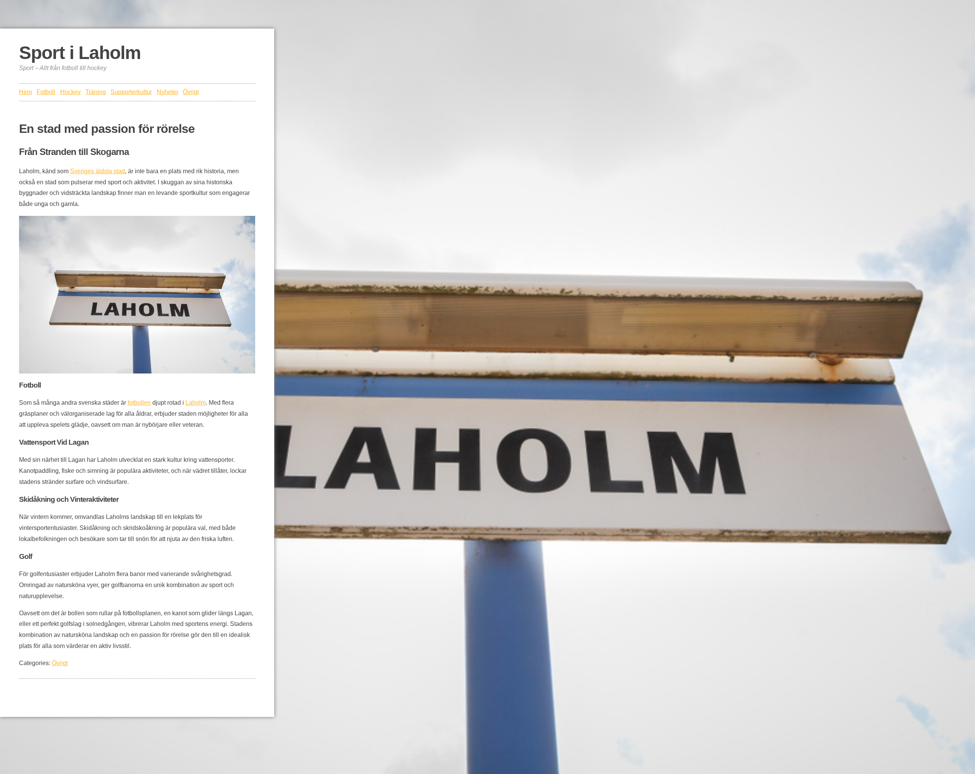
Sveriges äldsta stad (97, 171)
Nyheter (167, 92)
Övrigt (191, 92)
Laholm (195, 402)
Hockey (70, 92)
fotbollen (139, 402)
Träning (95, 92)
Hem (25, 92)
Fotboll (46, 92)
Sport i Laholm (80, 53)
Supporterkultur (131, 92)
